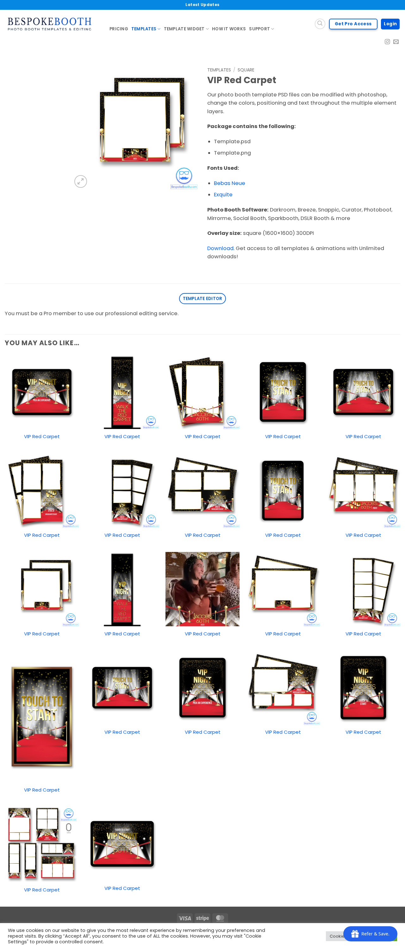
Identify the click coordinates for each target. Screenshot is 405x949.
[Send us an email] (396, 42)
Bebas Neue (229, 183)
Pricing (118, 29)
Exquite (223, 194)
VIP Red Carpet (42, 436)
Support (259, 29)
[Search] (320, 24)
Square (246, 70)
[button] (80, 181)
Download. (220, 248)
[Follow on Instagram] (387, 42)
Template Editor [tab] (202, 299)
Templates (143, 29)
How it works (229, 29)
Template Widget (184, 29)
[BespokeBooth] (52, 24)
